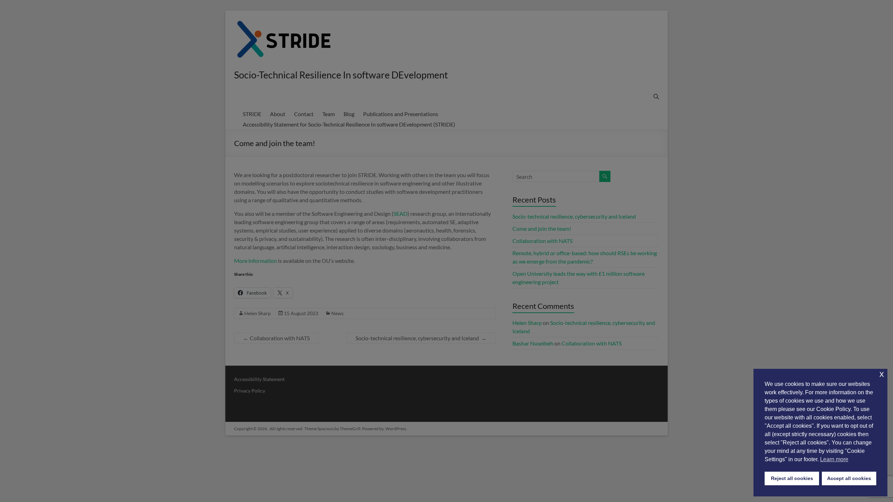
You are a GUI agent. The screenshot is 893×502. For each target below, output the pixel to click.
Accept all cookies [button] (849, 478)
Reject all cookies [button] (792, 478)
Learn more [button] (834, 459)
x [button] (881, 374)
